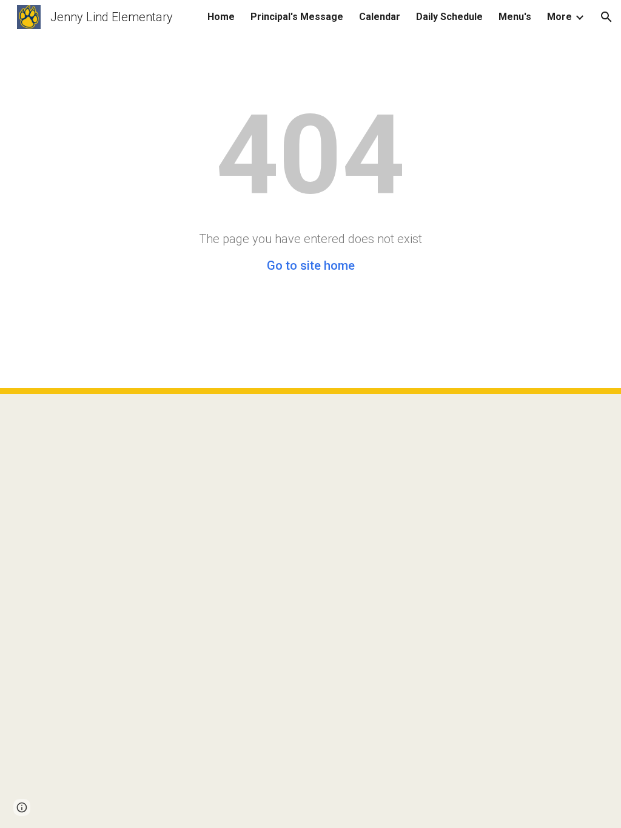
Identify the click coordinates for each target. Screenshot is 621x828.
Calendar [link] (379, 16)
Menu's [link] (514, 16)
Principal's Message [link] (296, 16)
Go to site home (311, 265)
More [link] (559, 16)
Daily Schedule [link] (449, 16)
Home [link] (221, 16)
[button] (606, 17)
